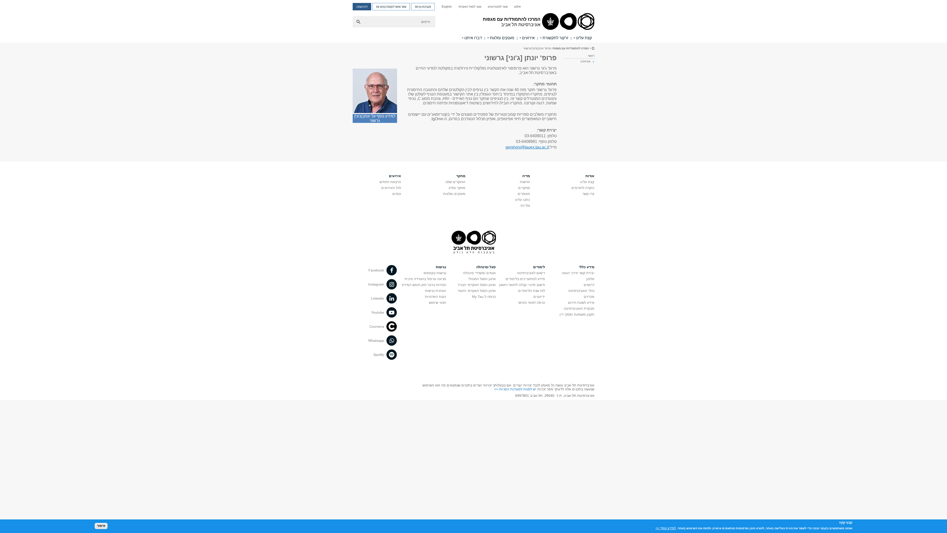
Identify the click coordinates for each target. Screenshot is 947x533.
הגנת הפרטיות (435, 297)
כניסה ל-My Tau (484, 297)
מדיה (526, 176)
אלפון (517, 6)
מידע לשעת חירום (581, 303)
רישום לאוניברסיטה (531, 273)
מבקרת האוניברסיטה (579, 308)
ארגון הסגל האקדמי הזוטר (477, 291)
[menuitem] (517, 6)
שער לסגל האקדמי (469, 6)
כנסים (396, 194)
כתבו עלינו (522, 200)
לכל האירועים (391, 188)
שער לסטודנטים (498, 6)
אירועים (528, 38)
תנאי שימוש (437, 303)
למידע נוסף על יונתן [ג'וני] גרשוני (374, 118)
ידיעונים (539, 297)
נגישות (441, 267)
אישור (101, 526)
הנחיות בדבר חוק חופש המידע (424, 285)
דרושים (589, 285)
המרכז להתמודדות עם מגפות (571, 48)
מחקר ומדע (457, 188)
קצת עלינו (584, 38)
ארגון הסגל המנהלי (482, 279)
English (447, 6)
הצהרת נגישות (435, 291)
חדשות (525, 182)
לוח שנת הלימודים (531, 291)
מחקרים (524, 188)
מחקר (460, 176)
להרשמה (361, 6)
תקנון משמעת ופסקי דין (577, 314)
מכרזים (589, 297)
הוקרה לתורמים (582, 188)
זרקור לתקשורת (555, 38)
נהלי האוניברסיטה (581, 291)
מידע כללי (586, 267)
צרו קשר (588, 194)
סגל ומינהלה (486, 267)
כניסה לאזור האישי (531, 303)
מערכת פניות (423, 6)
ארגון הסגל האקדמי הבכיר (476, 285)
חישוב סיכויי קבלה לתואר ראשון (522, 285)
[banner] (473, 21)
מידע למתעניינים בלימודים (525, 279)
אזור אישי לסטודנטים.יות (391, 6)
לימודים (539, 267)
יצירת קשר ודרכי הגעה (578, 273)
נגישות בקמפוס (435, 273)
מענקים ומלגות (502, 38)
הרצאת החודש (390, 182)
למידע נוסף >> (666, 528)
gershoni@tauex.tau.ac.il (527, 147)
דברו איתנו (473, 38)
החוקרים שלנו (455, 182)
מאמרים (524, 194)
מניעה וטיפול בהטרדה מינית (425, 279)
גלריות (525, 206)
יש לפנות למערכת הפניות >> (515, 389)
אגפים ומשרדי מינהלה (479, 273)
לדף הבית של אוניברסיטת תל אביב (593, 48)
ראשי (591, 55)
